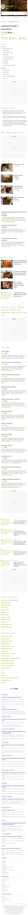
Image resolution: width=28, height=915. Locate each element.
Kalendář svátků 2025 (13, 697)
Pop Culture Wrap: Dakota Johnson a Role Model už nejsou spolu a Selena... (13, 815)
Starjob (3, 896)
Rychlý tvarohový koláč (6, 626)
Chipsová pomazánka (6, 624)
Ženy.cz (15, 529)
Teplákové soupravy (5, 887)
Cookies (21, 910)
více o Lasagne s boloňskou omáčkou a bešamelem (11, 486)
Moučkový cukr (13, 309)
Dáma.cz (15, 519)
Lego (3, 883)
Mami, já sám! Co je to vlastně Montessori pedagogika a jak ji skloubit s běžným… (20, 564)
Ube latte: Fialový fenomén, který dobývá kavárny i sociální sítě (13, 793)
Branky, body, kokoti (11, 848)
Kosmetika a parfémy (5, 885)
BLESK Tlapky (5, 799)
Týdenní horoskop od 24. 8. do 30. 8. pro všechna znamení (12, 734)
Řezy (19, 132)
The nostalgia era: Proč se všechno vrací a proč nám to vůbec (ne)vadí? (13, 812)
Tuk (21, 312)
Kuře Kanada (4, 607)
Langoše (3, 672)
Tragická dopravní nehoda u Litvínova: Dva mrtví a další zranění (13, 703)
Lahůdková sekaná (5, 668)
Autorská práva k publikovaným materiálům (14, 908)
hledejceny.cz (4, 860)
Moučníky (9, 132)
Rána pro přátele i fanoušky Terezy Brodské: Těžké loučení (12, 726)
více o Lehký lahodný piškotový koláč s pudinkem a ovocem (13, 221)
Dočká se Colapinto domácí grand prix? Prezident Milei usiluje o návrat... (13, 752)
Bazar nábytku (4, 891)
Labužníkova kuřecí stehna (7, 646)
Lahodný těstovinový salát (7, 665)
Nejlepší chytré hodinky (7, 758)
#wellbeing (9, 810)
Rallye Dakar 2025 (13, 745)
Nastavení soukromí (9, 911)
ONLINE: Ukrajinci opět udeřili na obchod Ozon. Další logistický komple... (13, 700)
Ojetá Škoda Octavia (5, 872)
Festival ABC (19, 836)
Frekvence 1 (4, 900)
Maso (3, 17)
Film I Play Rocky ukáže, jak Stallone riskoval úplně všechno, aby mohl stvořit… (20, 522)
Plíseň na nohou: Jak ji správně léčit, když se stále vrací (11, 828)
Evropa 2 (3, 901)
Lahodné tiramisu (5, 655)
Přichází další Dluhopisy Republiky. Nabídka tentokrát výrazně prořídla (13, 775)
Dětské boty (4, 888)
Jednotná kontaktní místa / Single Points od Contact (14, 912)
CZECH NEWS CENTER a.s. (14, 905)
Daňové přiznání (5, 772)
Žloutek (3, 315)
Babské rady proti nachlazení (19, 823)
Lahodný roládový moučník (7, 663)
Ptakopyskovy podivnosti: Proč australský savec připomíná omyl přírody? (13, 841)
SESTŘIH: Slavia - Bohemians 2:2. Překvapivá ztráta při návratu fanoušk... (13, 855)
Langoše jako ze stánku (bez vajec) (9, 677)
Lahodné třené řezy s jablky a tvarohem (10, 658)
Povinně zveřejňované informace (14, 913)
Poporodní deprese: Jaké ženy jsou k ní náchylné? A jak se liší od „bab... (13, 827)
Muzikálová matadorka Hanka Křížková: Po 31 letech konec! (12, 852)
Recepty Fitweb (4, 21)
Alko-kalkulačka (5, 745)
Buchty (22, 132)
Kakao (2, 309)
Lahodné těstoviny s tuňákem (8, 653)
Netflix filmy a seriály (19, 799)
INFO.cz (19, 697)
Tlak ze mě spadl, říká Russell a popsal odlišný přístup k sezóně (13, 750)
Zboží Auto (4, 871)
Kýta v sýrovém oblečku (7, 636)
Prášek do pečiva (5, 312)
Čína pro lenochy (5, 609)
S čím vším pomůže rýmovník (8, 824)
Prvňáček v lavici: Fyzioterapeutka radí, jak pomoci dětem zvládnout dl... (14, 737)
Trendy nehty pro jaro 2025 (13, 719)
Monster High (4, 880)
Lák (2, 670)
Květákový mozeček (6, 617)
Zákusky (14, 132)
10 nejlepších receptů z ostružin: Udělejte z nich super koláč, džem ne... (13, 792)
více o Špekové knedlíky (17, 441)
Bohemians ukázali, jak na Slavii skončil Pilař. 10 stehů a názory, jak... (14, 712)
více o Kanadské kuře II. (15, 462)
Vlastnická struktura (17, 911)
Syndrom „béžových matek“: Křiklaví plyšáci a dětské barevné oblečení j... (13, 739)
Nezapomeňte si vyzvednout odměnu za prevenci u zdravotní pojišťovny (12, 830)
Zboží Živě (4, 861)
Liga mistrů (14, 709)
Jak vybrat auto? (5, 873)
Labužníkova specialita (6, 648)
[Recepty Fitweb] (7, 6)
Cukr (11, 307)
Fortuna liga (18, 848)
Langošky (3, 682)
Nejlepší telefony (15, 758)
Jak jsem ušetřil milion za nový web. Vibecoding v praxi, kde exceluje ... (14, 762)
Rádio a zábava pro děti (6, 899)
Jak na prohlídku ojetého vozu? (7, 867)
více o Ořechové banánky (17, 430)
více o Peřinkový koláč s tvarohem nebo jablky (11, 369)
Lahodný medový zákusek (7, 660)
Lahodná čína (4, 651)
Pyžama (3, 884)
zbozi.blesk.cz (4, 865)
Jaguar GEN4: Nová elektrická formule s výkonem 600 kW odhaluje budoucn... (13, 839)
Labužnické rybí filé (5, 643)
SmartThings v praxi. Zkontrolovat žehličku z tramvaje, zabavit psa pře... (13, 764)
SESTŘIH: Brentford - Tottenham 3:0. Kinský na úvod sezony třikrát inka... (13, 851)
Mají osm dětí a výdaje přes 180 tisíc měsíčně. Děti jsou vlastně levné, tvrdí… (20, 553)
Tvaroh (25, 312)
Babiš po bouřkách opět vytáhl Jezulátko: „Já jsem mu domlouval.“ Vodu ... (13, 702)
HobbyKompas (4, 868)
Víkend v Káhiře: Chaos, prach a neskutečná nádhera (11, 802)
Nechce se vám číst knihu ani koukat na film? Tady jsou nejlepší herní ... (14, 767)
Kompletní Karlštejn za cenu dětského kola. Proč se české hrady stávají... (13, 777)
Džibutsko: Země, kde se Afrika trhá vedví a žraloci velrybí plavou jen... (13, 804)
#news (13, 810)
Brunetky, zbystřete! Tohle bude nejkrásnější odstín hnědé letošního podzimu (19, 543)
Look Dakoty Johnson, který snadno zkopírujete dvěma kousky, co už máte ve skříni (19, 533)
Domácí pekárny (15, 785)
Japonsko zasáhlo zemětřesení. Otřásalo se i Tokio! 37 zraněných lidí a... (13, 723)
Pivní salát (3, 612)
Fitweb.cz (24, 1)
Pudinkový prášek (15, 312)
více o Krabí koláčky (19, 358)
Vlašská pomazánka (5, 602)
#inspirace (4, 810)
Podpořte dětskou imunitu (7, 823)
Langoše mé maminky (6, 680)
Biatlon (10, 709)
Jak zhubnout (4, 719)
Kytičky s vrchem (5, 638)
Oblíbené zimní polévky (6, 785)
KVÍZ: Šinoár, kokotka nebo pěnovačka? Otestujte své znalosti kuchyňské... (13, 789)
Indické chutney (5, 614)
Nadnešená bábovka (6, 605)
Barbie (3, 881)
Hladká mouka (20, 307)
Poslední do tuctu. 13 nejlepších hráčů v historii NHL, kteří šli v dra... (14, 711)
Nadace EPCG (22, 772)
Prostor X (4, 848)
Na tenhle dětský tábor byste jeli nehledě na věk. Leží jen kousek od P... (13, 749)
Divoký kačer (11, 799)
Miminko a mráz (20, 731)
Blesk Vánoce (5, 697)
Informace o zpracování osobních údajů (12, 910)
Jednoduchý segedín (6, 619)
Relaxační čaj (4, 622)
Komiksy (14, 836)
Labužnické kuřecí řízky (6, 641)
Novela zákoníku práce (14, 772)
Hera (15, 307)
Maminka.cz (16, 550)
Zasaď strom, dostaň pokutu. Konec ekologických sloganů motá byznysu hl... (13, 780)
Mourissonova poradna (6, 836)
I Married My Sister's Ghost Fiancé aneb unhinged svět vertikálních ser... (13, 817)
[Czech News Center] (16, 688)
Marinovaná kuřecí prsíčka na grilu (9, 600)
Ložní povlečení (4, 889)
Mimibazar (16, 560)
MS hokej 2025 (5, 709)
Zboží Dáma (4, 864)
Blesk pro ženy (17, 539)
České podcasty (5, 897)
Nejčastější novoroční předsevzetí (9, 731)
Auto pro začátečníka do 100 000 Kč (8, 869)
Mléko (6, 309)
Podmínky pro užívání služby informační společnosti (14, 909)
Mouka (19, 309)
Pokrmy (16, 17)
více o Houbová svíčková (18, 452)
